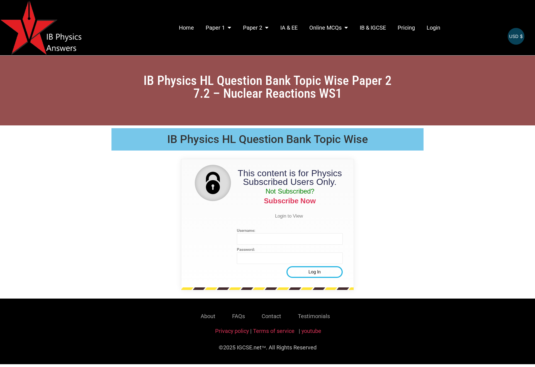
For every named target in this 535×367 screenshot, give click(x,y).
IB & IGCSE (373, 27)
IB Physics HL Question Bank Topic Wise (267, 139)
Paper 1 (215, 27)
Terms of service (274, 331)
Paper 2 (252, 27)
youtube (311, 331)
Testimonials (314, 316)
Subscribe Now (290, 201)
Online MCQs (325, 27)
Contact (271, 316)
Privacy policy (232, 331)
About (208, 316)
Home (186, 27)
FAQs (238, 316)
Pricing (406, 27)
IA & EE (289, 27)
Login (433, 27)
